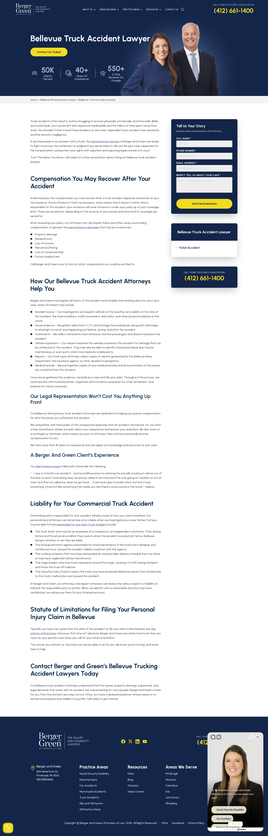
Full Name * (183, 138)
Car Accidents (88, 785)
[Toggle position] (251, 737)
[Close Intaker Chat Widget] (257, 737)
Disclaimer (178, 823)
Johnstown (172, 797)
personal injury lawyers (105, 141)
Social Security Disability (94, 773)
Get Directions (45, 779)
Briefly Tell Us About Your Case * (198, 175)
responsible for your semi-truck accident (81, 524)
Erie (167, 791)
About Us (88, 9)
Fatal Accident (189, 248)
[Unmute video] (213, 737)
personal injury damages (83, 227)
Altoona (170, 779)
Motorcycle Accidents (92, 791)
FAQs (131, 773)
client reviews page (48, 466)
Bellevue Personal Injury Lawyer (58, 99)
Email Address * (186, 163)
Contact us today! (49, 52)
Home (33, 99)
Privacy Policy (196, 823)
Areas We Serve (108, 9)
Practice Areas (131, 9)
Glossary (133, 785)
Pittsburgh (171, 773)
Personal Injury (88, 779)
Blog (130, 779)
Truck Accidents (89, 797)
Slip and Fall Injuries (91, 803)
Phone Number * (186, 151)
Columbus (171, 785)
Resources (152, 9)
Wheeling (171, 803)
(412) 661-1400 (233, 10)
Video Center (136, 791)
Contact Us (171, 9)
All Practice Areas (90, 809)
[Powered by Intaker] (241, 829)
